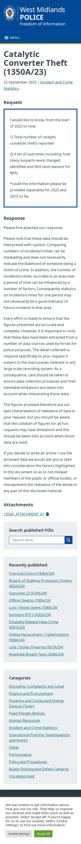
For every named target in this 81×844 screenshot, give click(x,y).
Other (14, 747)
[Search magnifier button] (68, 540)
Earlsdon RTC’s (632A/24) (30, 614)
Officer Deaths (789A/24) (30, 600)
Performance (20, 754)
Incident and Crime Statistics (33, 727)
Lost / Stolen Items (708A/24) (33, 607)
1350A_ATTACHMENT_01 (24, 514)
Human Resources (24, 720)
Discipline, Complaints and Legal (36, 686)
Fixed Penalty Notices (27, 713)
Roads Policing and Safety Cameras (39, 769)
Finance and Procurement (31, 693)
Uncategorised (21, 776)
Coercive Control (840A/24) (31, 573)
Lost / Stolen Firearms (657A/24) (36, 647)
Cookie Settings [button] (18, 834)
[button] (15, 37)
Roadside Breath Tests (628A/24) (36, 654)
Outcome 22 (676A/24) (28, 593)
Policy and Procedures (28, 761)
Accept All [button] (43, 834)
